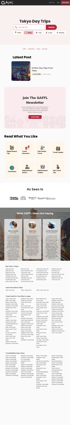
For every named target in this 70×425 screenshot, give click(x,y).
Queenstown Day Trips (42, 269)
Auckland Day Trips (41, 279)
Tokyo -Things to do (26, 290)
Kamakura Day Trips (11, 274)
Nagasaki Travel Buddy (27, 355)
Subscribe (35, 117)
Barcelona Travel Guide (58, 307)
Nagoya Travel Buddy (11, 363)
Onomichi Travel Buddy (58, 384)
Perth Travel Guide (56, 318)
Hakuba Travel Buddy (57, 379)
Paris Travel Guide (56, 320)
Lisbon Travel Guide (41, 306)
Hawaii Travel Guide (11, 322)
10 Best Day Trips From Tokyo (42, 69)
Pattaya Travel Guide (11, 341)
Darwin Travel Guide (57, 313)
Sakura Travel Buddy (57, 382)
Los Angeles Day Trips (42, 274)
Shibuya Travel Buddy (57, 377)
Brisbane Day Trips (57, 269)
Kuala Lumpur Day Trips (12, 281)
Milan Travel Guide (10, 327)
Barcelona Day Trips (41, 276)
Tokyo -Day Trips (10, 290)
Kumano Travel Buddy (57, 380)
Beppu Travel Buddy (41, 355)
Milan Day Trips (25, 269)
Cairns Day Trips (56, 279)
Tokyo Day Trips (10, 269)
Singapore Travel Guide (27, 323)
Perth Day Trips (56, 270)
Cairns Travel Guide (57, 332)
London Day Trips (41, 278)
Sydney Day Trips (56, 276)
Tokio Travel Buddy (57, 373)
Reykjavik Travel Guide (42, 316)
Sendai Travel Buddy (26, 368)
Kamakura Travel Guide (12, 304)
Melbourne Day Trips (57, 278)
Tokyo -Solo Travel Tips (42, 290)
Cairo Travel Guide (26, 306)
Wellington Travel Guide (27, 340)
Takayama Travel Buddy (27, 373)
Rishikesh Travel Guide (27, 298)
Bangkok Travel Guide (57, 325)
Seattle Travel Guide (26, 300)
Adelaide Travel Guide (57, 300)
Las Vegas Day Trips (41, 270)
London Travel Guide (57, 309)
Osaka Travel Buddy (11, 359)
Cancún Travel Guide (41, 318)
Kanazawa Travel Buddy (27, 357)
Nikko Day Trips (10, 270)
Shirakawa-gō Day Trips (12, 278)
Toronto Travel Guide (26, 313)
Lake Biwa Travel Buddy (42, 361)
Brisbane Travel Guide (57, 316)
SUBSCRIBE (65, 2)
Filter (19, 33)
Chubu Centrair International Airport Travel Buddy (57, 370)
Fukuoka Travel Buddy (11, 372)
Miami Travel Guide (26, 327)
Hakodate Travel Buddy (27, 370)
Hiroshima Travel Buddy (12, 370)
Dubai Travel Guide (57, 298)
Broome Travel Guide (41, 320)
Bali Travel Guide (56, 327)
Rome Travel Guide (41, 336)
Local (50, 33)
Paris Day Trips (55, 272)
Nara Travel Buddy (10, 366)
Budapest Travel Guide (27, 332)
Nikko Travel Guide (10, 300)
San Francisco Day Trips (27, 281)
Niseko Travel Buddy (57, 355)
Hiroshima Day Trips (11, 279)
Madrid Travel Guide (26, 325)
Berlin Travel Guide (41, 304)
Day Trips (44, 49)
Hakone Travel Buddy (11, 361)
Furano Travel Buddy (26, 377)
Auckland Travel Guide (58, 311)
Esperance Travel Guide (12, 343)
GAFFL (24, 49)
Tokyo (38, 49)
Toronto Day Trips (25, 272)
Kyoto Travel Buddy (11, 357)
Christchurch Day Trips (42, 272)
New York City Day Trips (58, 274)
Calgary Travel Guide (11, 320)
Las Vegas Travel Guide (42, 340)
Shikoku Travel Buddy (26, 366)
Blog (58, 2)
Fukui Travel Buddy (57, 375)
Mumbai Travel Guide (26, 311)
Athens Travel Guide (41, 338)
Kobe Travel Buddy (11, 364)
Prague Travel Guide (26, 331)
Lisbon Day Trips (25, 279)
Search (51, 27)
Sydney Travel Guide (57, 329)
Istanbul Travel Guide (57, 315)
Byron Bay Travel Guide (58, 306)
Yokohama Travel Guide (12, 306)
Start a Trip (51, 2)
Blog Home (31, 49)
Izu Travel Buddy (25, 359)
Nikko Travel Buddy (11, 373)
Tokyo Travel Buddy (11, 355)
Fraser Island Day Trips (27, 270)
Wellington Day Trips (26, 278)
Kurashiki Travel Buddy (42, 384)
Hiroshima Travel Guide (12, 311)
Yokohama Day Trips (11, 276)
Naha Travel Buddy (41, 375)
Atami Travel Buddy (26, 372)
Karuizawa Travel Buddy (27, 375)
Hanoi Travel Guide (26, 329)
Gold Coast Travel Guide (27, 334)
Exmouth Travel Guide (27, 318)
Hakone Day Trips (10, 272)
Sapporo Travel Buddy (27, 364)
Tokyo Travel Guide (11, 298)
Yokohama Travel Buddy (12, 375)
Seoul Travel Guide (11, 336)
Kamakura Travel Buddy (12, 368)
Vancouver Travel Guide (42, 311)
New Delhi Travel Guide (42, 302)
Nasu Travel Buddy (41, 363)
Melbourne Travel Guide (58, 331)
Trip (39, 33)
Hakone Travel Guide (11, 302)
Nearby (61, 33)
